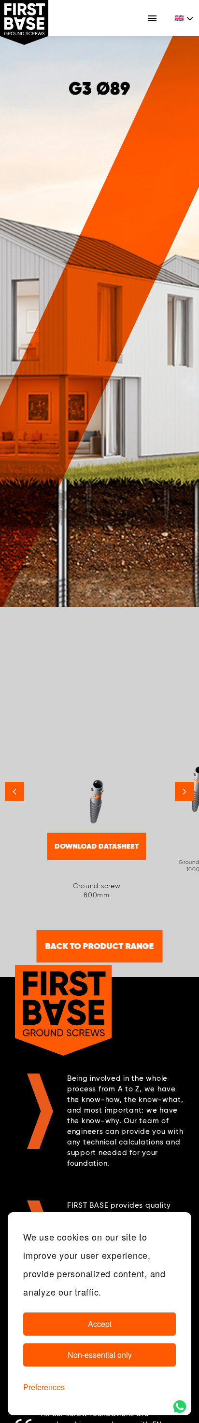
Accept (100, 1323)
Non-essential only (100, 1354)
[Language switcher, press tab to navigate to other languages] (184, 18)
